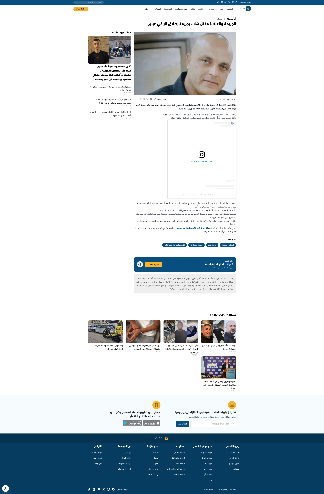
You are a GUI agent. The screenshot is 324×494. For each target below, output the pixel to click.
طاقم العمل (126, 458)
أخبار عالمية (208, 469)
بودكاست (235, 469)
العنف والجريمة (228, 245)
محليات (212, 9)
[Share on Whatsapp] (141, 99)
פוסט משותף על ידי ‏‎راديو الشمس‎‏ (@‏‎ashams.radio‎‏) (202, 194)
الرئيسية (230, 9)
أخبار (221, 9)
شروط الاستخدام (124, 469)
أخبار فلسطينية (206, 452)
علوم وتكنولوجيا (181, 9)
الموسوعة (168, 9)
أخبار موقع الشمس (202, 446)
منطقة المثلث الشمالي (176, 469)
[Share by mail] (144, 99)
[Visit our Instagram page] (233, 2)
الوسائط (158, 9)
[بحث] (101, 2)
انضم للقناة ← (153, 264)
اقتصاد (200, 9)
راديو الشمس (232, 446)
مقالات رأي (208, 474)
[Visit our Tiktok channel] (218, 2)
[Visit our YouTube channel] (225, 2)
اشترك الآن (182, 423)
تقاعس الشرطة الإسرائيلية (175, 245)
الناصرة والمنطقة (178, 458)
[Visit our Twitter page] (229, 2)
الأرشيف (98, 463)
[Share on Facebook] (152, 99)
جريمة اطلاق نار (196, 245)
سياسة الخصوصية (124, 463)
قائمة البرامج (234, 458)
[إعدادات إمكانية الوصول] (5, 488)
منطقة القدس (179, 452)
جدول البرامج (234, 463)
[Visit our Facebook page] (236, 2)
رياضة (193, 9)
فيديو (210, 480)
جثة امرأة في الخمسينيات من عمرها (193, 228)
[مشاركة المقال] (155, 99)
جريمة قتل (212, 245)
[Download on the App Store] (151, 423)
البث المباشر (79, 9)
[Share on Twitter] (148, 99)
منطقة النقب (180, 463)
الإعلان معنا (97, 452)
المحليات (180, 446)
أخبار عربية (208, 463)
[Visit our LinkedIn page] (222, 2)
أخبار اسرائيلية (207, 458)
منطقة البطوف (179, 474)
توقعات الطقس (152, 474)
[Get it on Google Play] (133, 423)
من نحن (128, 452)
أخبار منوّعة (152, 446)
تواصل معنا (97, 458)
